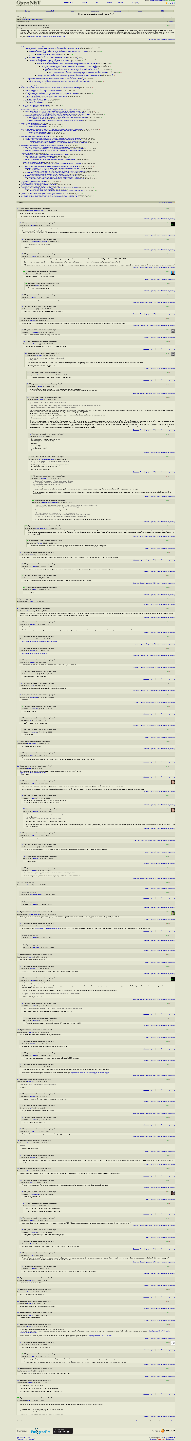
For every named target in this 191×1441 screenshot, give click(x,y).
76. (18, 1368)
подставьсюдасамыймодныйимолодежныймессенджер (45, 174)
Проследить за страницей (26, 1439)
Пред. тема (166, 1420)
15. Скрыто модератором (28, 892)
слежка (140, 11)
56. (21, 1218)
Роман (65, 57)
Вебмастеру (170, 1439)
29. (18, 1278)
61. (23, 295)
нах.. (67, 193)
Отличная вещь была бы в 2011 (30, 181)
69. (26, 353)
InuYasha (37, 86)
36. (21, 223)
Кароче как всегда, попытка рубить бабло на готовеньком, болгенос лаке (43, 193)
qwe (78, 168)
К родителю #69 (150, 393)
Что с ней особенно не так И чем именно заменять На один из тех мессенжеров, (49, 177)
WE (49, 101)
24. (21, 1041)
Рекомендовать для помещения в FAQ (141, 1420)
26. (23, 1053)
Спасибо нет (32, 102)
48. (21, 660)
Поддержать (161, 1439)
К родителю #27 (150, 1225)
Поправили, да (37, 118)
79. (28, 372)
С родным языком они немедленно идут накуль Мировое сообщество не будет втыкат (51, 78)
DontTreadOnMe (43, 124)
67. (23, 671)
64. (24, 1018)
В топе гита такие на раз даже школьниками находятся (45, 56)
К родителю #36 (150, 267)
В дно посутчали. (95, 75)
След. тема (172, 1420)
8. (18, 608)
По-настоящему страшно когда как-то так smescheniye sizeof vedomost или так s (69, 69)
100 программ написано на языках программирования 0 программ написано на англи (70, 71)
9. (18, 741)
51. (23, 330)
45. (18, 1324)
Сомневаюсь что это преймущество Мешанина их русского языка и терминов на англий (51, 59)
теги (137, 2)
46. (23, 254)
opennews (30, 28)
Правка (158, 39)
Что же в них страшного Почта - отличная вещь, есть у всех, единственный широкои (50, 168)
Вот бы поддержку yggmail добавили (32, 136)
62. (21, 1342)
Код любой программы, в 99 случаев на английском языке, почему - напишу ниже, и (66, 68)
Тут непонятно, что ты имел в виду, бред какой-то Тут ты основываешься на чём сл (78, 74)
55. (21, 552)
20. (18, 954)
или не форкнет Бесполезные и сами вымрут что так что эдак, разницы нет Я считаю (59, 114)
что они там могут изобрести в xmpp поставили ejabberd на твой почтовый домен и (50, 163)
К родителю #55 (150, 583)
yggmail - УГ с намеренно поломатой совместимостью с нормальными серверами (50, 138)
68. (23, 844)
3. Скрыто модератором (25, 599)
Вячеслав (86, 81)
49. (23, 795)
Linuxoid (44, 99)
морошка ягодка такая (80, 47)
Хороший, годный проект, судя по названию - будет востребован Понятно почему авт (54, 190)
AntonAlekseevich (79, 129)
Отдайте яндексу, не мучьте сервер (36, 101)
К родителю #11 (150, 840)
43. (23, 239)
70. (24, 856)
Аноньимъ (47, 169)
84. (30, 434)
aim (61, 53)
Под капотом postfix (35, 99)
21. (18, 1030)
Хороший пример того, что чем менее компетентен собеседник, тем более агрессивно (63, 75)
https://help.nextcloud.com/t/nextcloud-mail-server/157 (39, 641)
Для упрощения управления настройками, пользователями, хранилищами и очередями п (48, 196)
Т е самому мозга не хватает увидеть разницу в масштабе (58, 65)
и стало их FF (37, 83)
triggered (23, 153)
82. (28, 384)
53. (21, 1064)
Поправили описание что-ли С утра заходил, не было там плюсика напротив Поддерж (55, 117)
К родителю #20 (150, 999)
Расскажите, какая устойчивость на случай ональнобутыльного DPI (49, 141)
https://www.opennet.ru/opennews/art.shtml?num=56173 (46, 36)
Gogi (79, 78)
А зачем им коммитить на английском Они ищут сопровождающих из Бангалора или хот (55, 51)
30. (21, 1180)
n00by (85, 51)
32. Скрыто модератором (30, 935)
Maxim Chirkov (169, 1437)
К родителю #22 (150, 1113)
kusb (76, 177)
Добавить (153, 1439)
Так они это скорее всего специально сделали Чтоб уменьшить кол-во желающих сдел (55, 81)
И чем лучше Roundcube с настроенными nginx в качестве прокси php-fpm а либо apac (47, 129)
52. (24, 341)
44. (18, 1312)
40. (21, 966)
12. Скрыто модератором (25, 882)
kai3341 (77, 48)
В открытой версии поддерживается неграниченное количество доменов (47, 115)
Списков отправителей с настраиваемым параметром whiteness (44, 154)
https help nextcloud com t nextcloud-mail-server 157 (40, 90)
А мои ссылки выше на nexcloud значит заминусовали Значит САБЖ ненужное (53, 148)
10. (21, 622)
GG (52, 189)
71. (21, 1129)
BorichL (51, 95)
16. (18, 912)
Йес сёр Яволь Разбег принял (46, 54)
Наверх (158, 219)
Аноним (96, 77)
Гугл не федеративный (36, 169)
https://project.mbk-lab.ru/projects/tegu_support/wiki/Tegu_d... (90, 1072)
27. (18, 1168)
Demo (36, 123)
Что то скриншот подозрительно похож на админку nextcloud (39, 145)
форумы (27, 11)
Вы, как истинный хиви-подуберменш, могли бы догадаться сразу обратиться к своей (67, 77)
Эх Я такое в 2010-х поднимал (30, 183)
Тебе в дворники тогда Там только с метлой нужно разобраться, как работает (48, 93)
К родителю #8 (150, 644)
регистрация (161, 0)
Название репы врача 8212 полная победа (37, 189)
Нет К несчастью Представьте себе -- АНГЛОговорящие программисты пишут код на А (63, 63)
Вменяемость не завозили (85, 65)
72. (21, 1241)
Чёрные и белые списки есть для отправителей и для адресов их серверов (47, 159)
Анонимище (34, 98)
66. (21, 833)
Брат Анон (64, 60)
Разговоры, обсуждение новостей (32, 19)
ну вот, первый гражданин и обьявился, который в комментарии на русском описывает (75, 72)
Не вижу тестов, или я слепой (30, 186)
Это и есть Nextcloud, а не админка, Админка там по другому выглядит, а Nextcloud (50, 150)
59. (23, 1229)
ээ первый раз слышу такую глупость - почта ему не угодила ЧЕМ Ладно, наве (49, 172)
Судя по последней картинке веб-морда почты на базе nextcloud (44, 147)
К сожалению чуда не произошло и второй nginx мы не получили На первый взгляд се (47, 187)
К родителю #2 (150, 325)
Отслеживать (171, 21)
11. (18, 766)
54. (24, 809)
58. (21, 1105)
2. (18, 208)
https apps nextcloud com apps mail (35, 92)
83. (28, 397)
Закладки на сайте (23, 1437)
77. (23, 868)
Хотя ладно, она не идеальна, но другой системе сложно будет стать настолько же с (55, 178)
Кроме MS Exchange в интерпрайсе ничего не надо (36, 184)
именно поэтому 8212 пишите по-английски (46, 53)
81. (21, 695)
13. (21, 636)
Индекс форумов (155, 1420)
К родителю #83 (150, 472)
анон (64, 56)
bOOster (81, 59)
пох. (43, 83)
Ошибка (84, 142)
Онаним (73, 62)
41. (21, 978)
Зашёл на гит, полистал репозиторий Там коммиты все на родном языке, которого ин (46, 47)
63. (23, 1117)
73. (21, 1253)
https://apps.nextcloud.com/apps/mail (34, 653)
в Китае (31, 50)
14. (21, 648)
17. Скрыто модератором (30, 902)
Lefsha (65, 96)
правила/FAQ (50, 11)
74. (23, 1266)
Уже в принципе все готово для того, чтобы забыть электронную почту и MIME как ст (46, 166)
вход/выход (117, 11)
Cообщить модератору (168, 39)
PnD (95, 69)
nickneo (78, 150)
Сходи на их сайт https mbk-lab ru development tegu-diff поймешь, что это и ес (48, 130)
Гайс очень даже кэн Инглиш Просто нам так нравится (45, 57)
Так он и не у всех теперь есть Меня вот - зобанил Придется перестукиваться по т (58, 171)
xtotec (75, 110)
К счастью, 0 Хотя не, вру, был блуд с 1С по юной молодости (52, 62)
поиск (72, 11)
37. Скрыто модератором (31, 945)
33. (21, 1155)
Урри (83, 112)
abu (77, 196)
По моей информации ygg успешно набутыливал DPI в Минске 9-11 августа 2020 (57, 142)
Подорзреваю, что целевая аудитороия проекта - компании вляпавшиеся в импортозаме (55, 80)
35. (23, 1191)
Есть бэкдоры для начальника (30, 105)
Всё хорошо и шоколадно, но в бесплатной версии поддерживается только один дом (46, 110)
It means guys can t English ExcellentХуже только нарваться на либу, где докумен (49, 48)
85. (24, 1203)
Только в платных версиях (29, 162)
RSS (162, 11)
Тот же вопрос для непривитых (38, 157)
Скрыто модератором (27, 86)
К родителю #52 (150, 536)
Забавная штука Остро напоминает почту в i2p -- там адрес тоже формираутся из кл (50, 139)
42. (21, 753)
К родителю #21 (150, 1075)
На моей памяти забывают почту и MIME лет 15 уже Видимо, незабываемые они (49, 175)
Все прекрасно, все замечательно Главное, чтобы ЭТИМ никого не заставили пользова (47, 195)
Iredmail (27, 98)
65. (23, 306)
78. (21, 683)
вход (156, 0)
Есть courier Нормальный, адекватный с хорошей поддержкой (44, 96)
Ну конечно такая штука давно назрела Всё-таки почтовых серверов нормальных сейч (47, 87)
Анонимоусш (44, 105)
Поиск (133, 2)
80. (18, 1380)
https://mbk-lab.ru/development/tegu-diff (32, 773)
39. (18, 1301)
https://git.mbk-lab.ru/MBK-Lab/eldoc (100, 1335)
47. (21, 318)
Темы (161, 1420)
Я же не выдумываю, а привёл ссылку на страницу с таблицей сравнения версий (53, 120)
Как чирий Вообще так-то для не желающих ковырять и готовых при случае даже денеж (51, 89)
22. (18, 1079)
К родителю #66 (150, 878)
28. (21, 1094)
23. (18, 1140)
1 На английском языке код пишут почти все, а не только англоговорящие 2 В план (66, 66)
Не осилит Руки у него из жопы (38, 95)
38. (18, 1289)
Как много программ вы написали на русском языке (44, 60)
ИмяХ (35, 107)
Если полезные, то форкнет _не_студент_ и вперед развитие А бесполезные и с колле (55, 112)
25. (21, 781)
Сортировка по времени (165, 202)
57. (23, 564)
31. (21, 923)
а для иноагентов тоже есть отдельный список (39, 156)
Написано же (29, 107)
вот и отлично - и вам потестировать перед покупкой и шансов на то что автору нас (50, 111)
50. (23, 1003)
